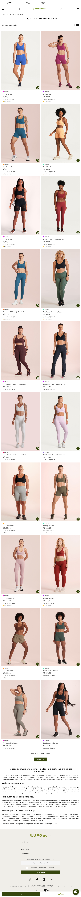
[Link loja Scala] (28, 3)
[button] (19, 9)
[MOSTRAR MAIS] (40, 759)
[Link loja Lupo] (10, 3)
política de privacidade (48, 867)
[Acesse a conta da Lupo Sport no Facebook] (37, 879)
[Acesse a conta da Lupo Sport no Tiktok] (30, 879)
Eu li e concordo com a (42, 867)
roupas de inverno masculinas (37, 824)
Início (4, 14)
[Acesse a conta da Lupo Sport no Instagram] (44, 879)
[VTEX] (47, 890)
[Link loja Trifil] (43, 3)
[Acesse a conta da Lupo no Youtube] (51, 879)
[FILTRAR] (21, 894)
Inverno (11, 14)
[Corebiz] (34, 890)
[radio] (77, 25)
